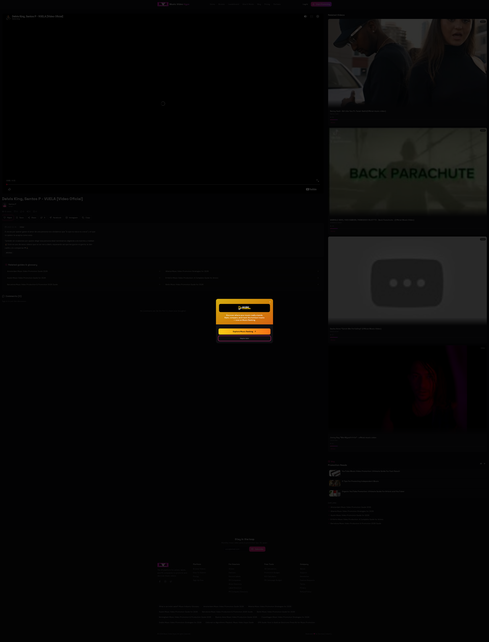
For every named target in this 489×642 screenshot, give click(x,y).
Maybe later (244, 338)
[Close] (270, 302)
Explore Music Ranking (243, 331)
